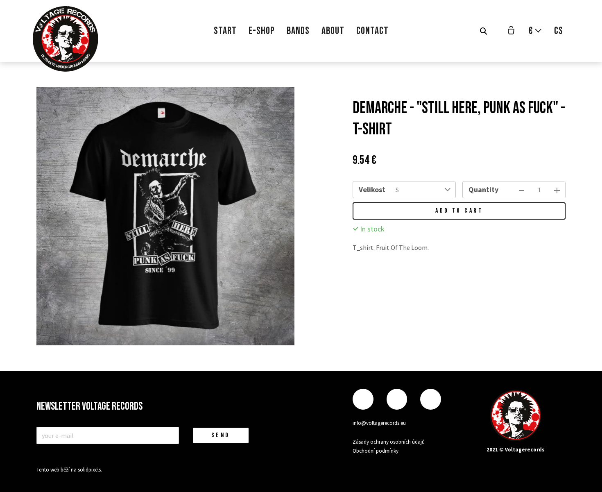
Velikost (372, 189)
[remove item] (522, 189)
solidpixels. (90, 469)
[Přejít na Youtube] (430, 399)
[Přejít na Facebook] (363, 399)
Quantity (483, 189)
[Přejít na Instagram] (397, 399)
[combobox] (423, 189)
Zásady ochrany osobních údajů (389, 441)
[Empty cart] (511, 31)
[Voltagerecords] (65, 39)
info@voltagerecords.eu (379, 422)
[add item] (557, 189)
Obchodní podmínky (375, 450)
